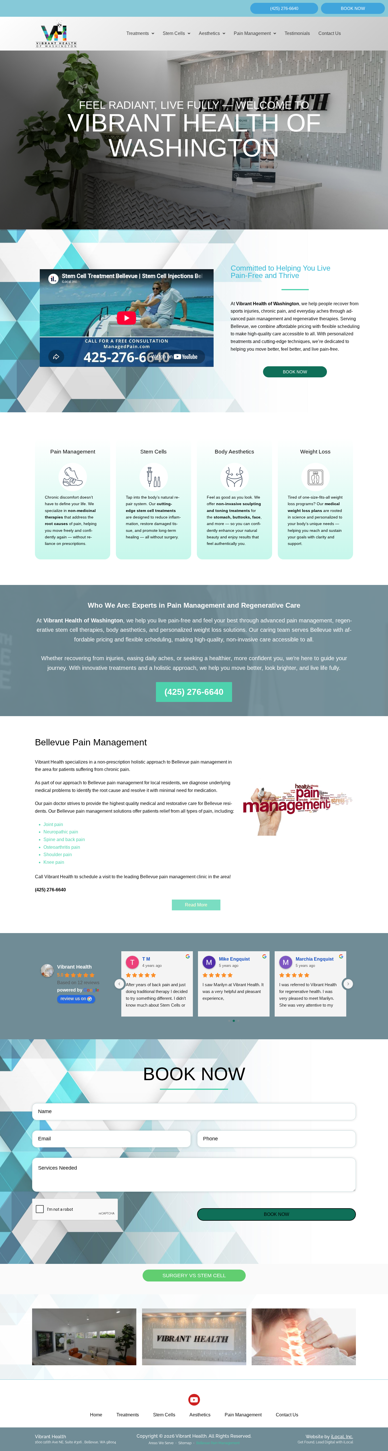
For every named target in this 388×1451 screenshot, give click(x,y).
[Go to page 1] (234, 1021)
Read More (196, 904)
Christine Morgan (314, 959)
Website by (329, 1436)
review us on (73, 998)
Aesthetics (209, 33)
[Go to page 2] (238, 1021)
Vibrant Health (74, 967)
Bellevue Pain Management (218, 1443)
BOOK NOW (276, 1214)
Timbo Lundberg (237, 959)
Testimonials (297, 33)
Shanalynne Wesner (164, 959)
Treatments (137, 33)
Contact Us (329, 33)
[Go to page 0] (229, 1020)
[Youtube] (194, 1400)
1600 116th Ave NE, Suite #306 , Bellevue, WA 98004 (75, 1442)
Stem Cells (174, 33)
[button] (140, 33)
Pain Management (252, 33)
